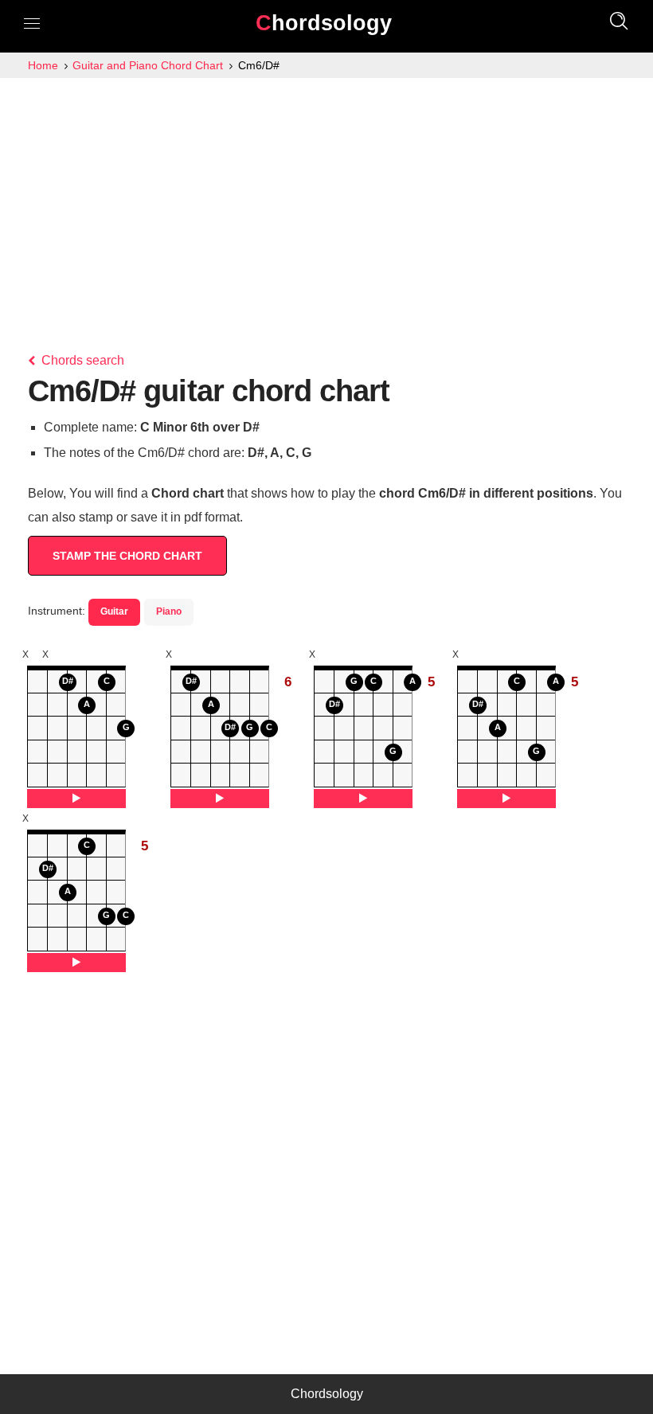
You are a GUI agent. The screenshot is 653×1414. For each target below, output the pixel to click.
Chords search (81, 360)
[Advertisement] (326, 197)
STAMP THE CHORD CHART (127, 555)
